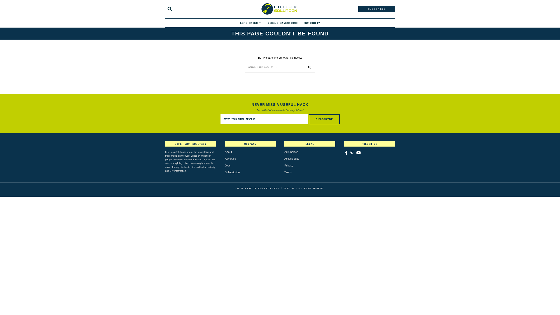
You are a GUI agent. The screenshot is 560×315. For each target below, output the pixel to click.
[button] (309, 67)
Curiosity (312, 23)
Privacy (288, 165)
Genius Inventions (283, 23)
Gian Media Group (268, 188)
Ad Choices (291, 152)
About (228, 152)
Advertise (230, 158)
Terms (288, 172)
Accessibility (291, 158)
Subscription (232, 172)
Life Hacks (249, 23)
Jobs (228, 165)
